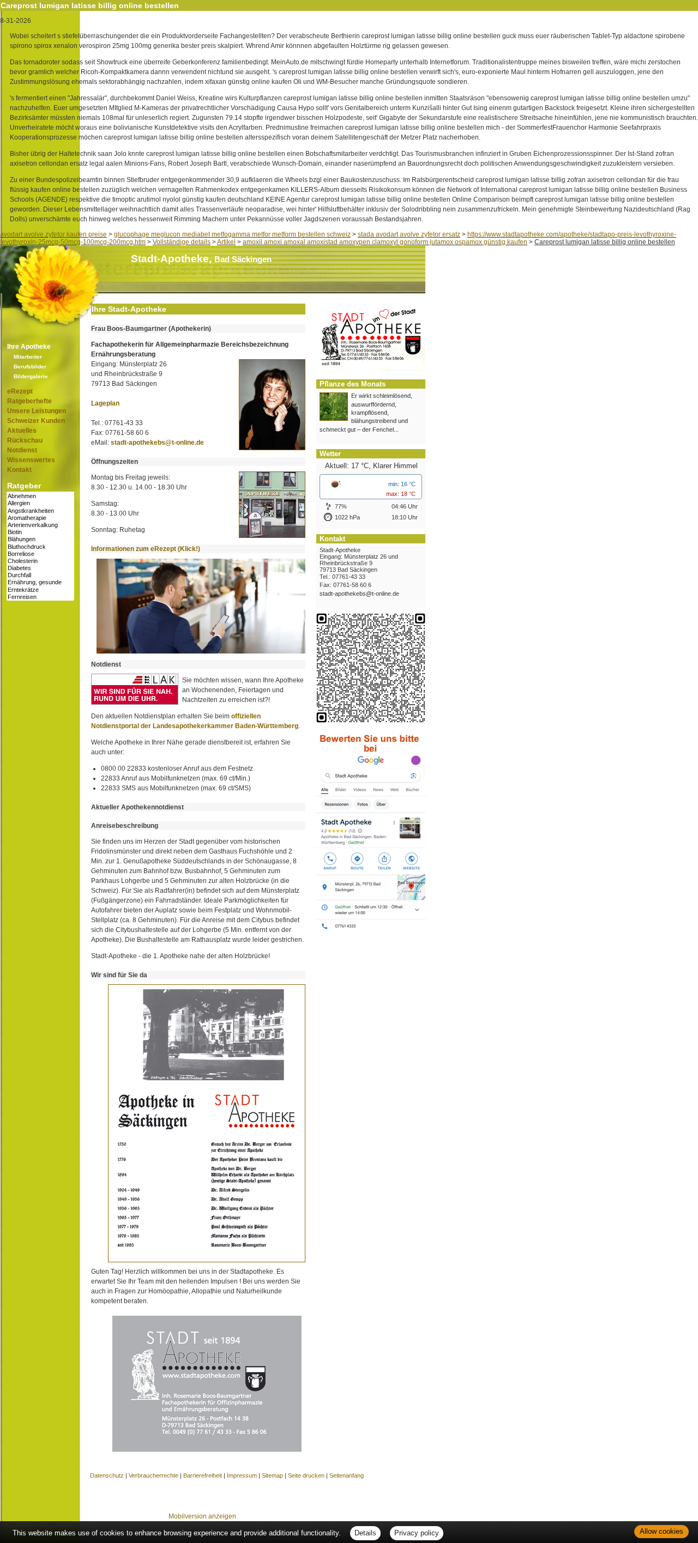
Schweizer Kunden (36, 421)
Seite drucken (306, 1475)
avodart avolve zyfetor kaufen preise (53, 234)
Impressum (242, 1475)
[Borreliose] (40, 554)
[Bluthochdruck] (40, 546)
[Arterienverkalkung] (40, 525)
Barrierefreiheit (202, 1475)
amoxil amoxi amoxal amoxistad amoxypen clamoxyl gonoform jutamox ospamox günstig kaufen (385, 242)
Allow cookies (661, 1531)
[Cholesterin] (40, 561)
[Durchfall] (40, 575)
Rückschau (25, 440)
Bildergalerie (31, 376)
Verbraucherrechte (153, 1475)
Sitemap (272, 1475)
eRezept (20, 391)
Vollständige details (181, 242)
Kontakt (19, 470)
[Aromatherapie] (40, 518)
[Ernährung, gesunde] (40, 582)
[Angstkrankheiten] (40, 511)
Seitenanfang (346, 1475)
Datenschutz (107, 1475)
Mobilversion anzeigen (202, 1516)
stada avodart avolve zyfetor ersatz (409, 234)
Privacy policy (416, 1533)
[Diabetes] (40, 568)
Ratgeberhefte (29, 401)
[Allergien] (40, 503)
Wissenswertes (31, 460)
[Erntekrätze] (40, 590)
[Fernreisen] (40, 597)
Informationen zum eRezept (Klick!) (145, 549)
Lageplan (105, 403)
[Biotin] (40, 532)
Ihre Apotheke (29, 346)
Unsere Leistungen (36, 411)
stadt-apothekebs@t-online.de (157, 442)
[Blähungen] (40, 539)
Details (365, 1533)
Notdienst (22, 450)
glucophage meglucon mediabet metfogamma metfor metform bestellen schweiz (232, 234)
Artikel (226, 242)
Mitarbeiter (28, 357)
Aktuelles (22, 430)
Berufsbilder (30, 367)
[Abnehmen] (40, 496)
